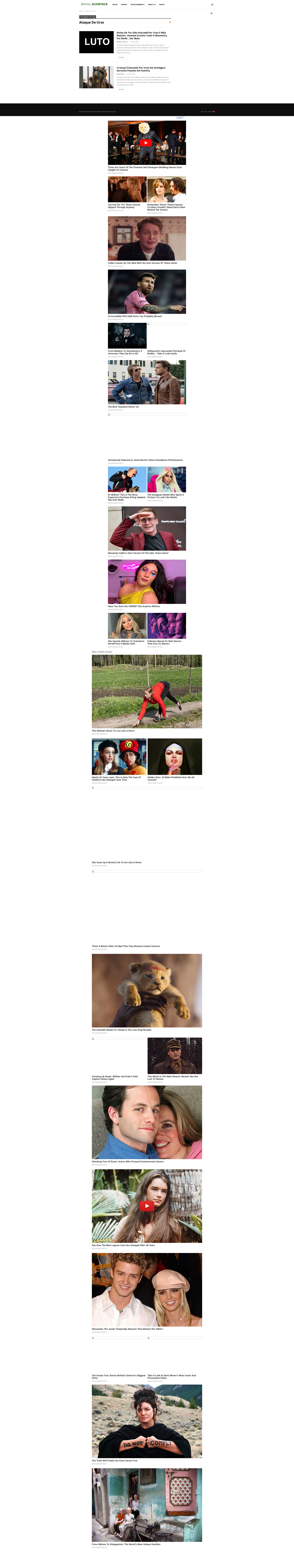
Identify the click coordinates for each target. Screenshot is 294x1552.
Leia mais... (122, 57)
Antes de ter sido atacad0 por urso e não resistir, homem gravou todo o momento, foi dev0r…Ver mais (142, 35)
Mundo (124, 4)
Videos (162, 4)
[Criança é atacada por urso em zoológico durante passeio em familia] (96, 77)
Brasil (115, 4)
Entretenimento (137, 4)
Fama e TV (152, 4)
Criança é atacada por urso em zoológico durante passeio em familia (141, 69)
